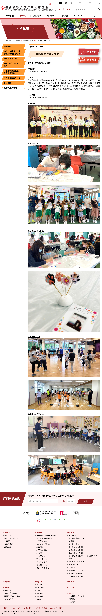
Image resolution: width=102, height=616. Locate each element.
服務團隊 (7, 46)
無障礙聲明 (28, 608)
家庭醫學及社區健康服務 (46, 535)
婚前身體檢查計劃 (76, 550)
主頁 (3, 40)
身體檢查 (37, 15)
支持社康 (91, 15)
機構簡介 (10, 15)
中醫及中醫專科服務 (44, 538)
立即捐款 (72, 599)
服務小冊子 (8, 599)
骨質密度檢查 (74, 567)
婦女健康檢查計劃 (76, 547)
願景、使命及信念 (11, 538)
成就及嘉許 (8, 544)
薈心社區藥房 (41, 562)
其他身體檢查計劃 (76, 570)
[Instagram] (64, 9)
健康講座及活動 (10, 88)
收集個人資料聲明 (57, 608)
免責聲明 (16, 608)
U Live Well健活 (42, 568)
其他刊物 (40, 593)
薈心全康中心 (41, 559)
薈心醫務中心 (41, 565)
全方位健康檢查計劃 (76, 538)
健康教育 (51, 15)
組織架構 (7, 547)
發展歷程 (7, 541)
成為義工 (72, 602)
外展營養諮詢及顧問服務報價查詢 (12, 72)
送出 (85, 501)
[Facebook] (59, 9)
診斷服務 (40, 547)
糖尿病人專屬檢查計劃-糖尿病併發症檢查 (83, 557)
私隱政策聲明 (41, 608)
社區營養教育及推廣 (27, 40)
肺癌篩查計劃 (74, 564)
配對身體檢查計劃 (76, 576)
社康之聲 (40, 590)
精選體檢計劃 (74, 541)
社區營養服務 (16, 40)
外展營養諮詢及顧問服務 (12, 64)
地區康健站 (40, 556)
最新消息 (40, 584)
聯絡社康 (70, 587)
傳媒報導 (40, 596)
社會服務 (40, 553)
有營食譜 (7, 83)
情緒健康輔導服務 (43, 544)
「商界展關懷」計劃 (76, 596)
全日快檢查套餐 (75, 544)
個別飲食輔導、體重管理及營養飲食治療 (12, 52)
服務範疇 (24, 15)
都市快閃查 (73, 535)
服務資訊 (40, 599)
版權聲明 (6, 608)
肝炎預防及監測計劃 (76, 561)
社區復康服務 (41, 550)
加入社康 (78, 15)
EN (60, 3)
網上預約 (6, 582)
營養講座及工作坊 (11, 59)
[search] (99, 9)
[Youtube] (68, 9)
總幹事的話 (8, 535)
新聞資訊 (64, 15)
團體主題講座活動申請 (13, 596)
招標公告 (40, 587)
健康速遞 (7, 590)
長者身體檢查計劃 (76, 553)
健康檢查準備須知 (76, 573)
